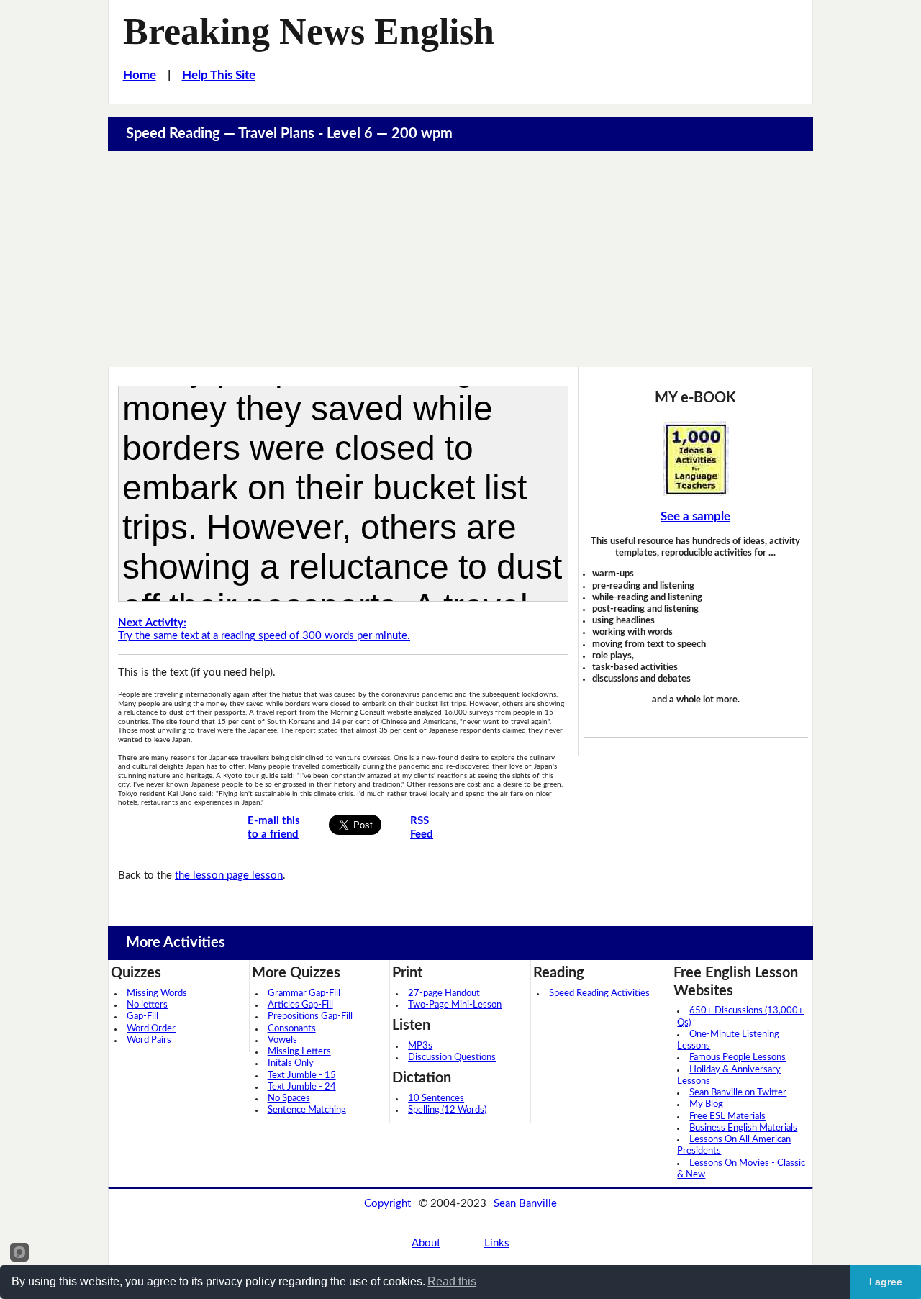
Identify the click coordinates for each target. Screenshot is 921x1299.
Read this (451, 1281)
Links (496, 1243)
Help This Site (218, 75)
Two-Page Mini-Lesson (455, 1005)
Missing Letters (299, 1051)
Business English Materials (743, 1128)
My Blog (706, 1104)
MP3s (420, 1046)
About (426, 1243)
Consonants (292, 1028)
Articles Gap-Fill (300, 1005)
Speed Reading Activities (599, 993)
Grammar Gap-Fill (304, 993)
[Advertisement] (460, 259)
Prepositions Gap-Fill (310, 1016)
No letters (147, 1005)
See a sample (695, 516)
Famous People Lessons (737, 1057)
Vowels (282, 1040)
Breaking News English (308, 31)
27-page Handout (444, 993)
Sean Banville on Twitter (737, 1092)
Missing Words (157, 993)
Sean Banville (525, 1203)
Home (139, 75)
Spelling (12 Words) (447, 1110)
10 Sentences (436, 1098)
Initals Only (291, 1063)
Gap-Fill (142, 1016)
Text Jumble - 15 (302, 1075)
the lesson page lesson (229, 875)
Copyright (387, 1203)
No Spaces (289, 1098)
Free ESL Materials (727, 1116)
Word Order (151, 1028)
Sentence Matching (307, 1110)
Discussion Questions (452, 1057)
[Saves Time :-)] (696, 458)
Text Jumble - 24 (302, 1087)
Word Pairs (149, 1040)
